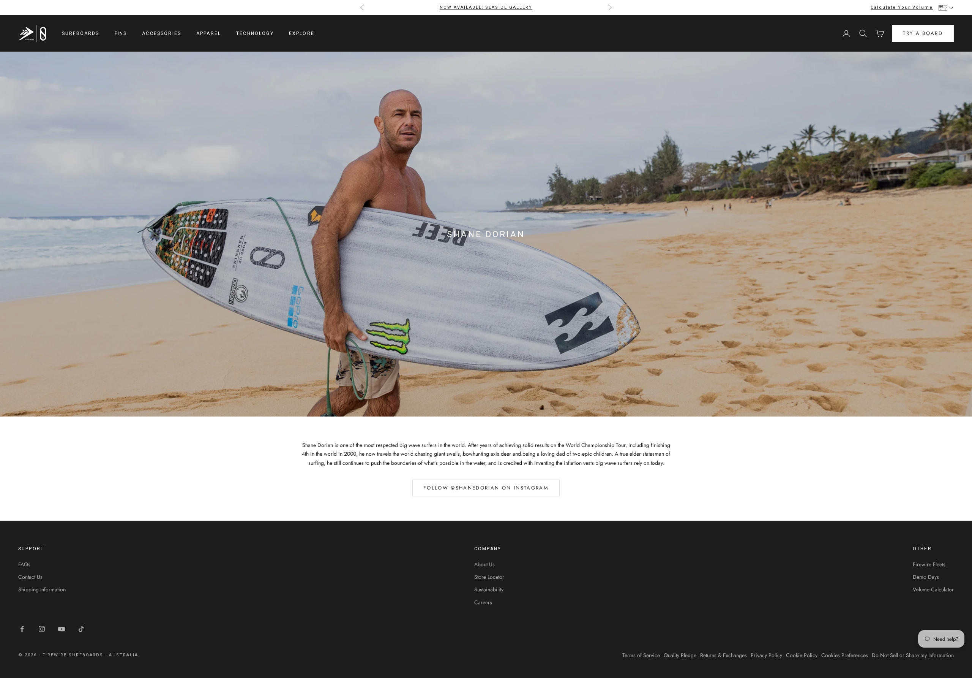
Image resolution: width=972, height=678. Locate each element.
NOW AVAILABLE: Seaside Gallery (486, 7)
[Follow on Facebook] (22, 629)
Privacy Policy (766, 655)
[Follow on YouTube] (61, 629)
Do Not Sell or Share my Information (913, 655)
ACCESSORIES (161, 33)
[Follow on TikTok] (81, 629)
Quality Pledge (680, 655)
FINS (121, 33)
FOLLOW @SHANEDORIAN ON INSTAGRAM (486, 487)
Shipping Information (42, 589)
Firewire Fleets (929, 564)
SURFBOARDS (80, 33)
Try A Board (923, 33)
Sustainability (488, 589)
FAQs (24, 564)
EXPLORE (301, 33)
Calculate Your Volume (902, 7)
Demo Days (926, 577)
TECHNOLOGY (255, 33)
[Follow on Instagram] (42, 629)
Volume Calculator (933, 589)
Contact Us (30, 577)
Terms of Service (641, 655)
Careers (483, 602)
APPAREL (208, 33)
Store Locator (489, 577)
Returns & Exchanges (723, 655)
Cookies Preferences (844, 655)
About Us (484, 564)
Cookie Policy (801, 655)
